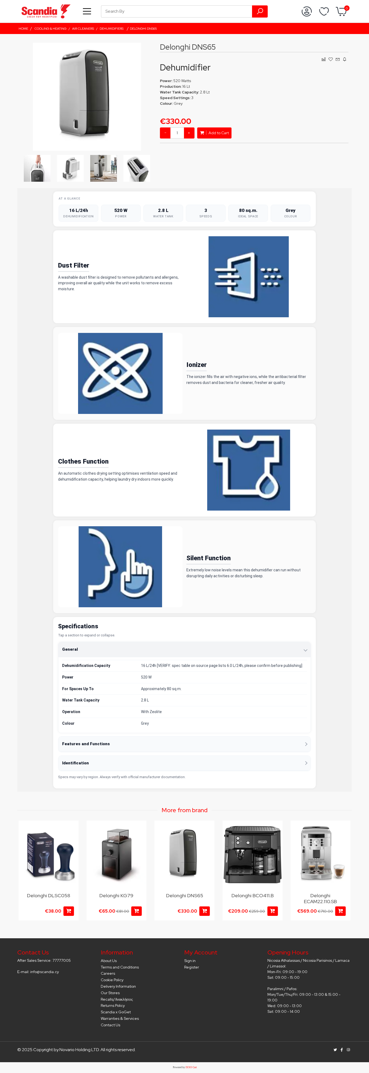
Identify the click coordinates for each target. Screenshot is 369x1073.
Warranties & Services (120, 1018)
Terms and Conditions (120, 967)
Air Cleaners (83, 28)
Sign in (190, 960)
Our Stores (110, 992)
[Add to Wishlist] (71, 830)
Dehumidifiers (111, 28)
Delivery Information (118, 986)
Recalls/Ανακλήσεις (117, 999)
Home (23, 28)
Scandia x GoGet (116, 1012)
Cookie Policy (112, 979)
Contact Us (110, 1025)
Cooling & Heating (50, 28)
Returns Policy (113, 1005)
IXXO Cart (191, 1067)
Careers (108, 973)
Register (191, 967)
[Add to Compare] (139, 840)
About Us (109, 960)
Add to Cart (218, 132)
